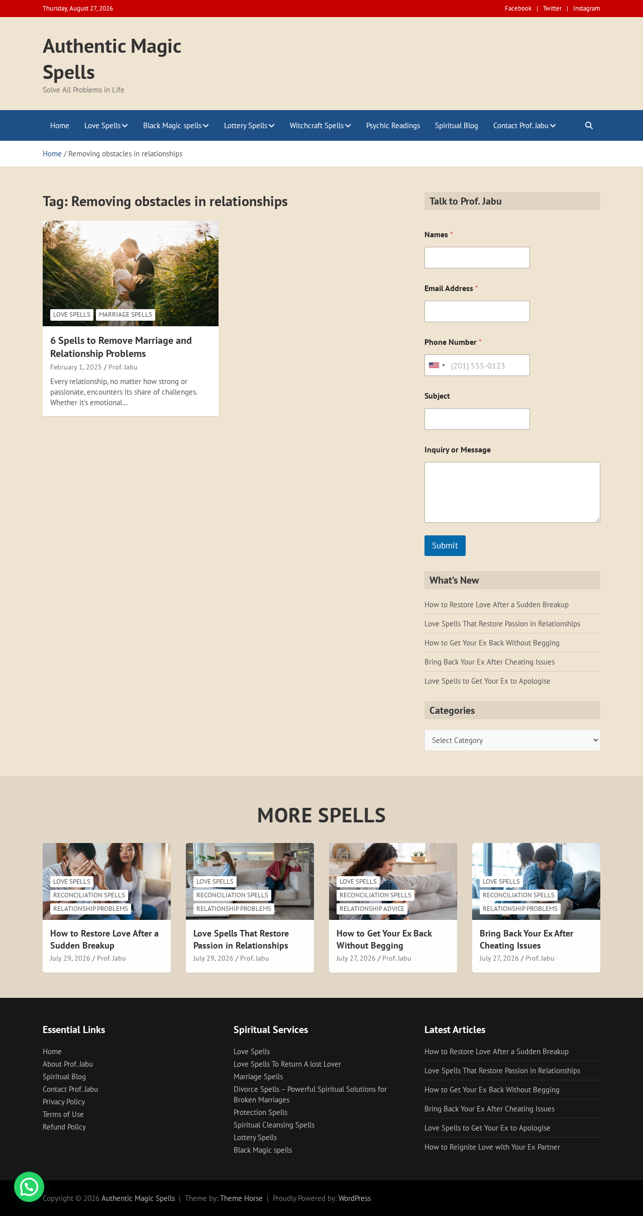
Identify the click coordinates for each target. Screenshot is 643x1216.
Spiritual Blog (456, 125)
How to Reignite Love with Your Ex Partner (492, 1147)
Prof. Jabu (123, 366)
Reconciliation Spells (89, 895)
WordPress (355, 1198)
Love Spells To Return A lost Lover (287, 1064)
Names (438, 234)
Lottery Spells (245, 125)
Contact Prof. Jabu (521, 125)
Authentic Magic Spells (138, 1198)
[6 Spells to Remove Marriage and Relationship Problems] (130, 273)
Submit (445, 545)
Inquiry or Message (457, 449)
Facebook (518, 8)
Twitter (552, 8)
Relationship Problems (90, 908)
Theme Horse (241, 1198)
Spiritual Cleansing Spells (274, 1125)
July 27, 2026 (356, 958)
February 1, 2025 (76, 366)
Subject (437, 396)
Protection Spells (260, 1112)
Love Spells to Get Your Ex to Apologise (487, 681)
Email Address (451, 288)
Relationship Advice (372, 908)
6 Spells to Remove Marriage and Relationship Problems (121, 347)
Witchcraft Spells (317, 125)
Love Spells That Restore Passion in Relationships (502, 623)
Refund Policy (64, 1127)
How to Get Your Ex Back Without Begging (492, 642)
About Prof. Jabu (68, 1064)
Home (59, 125)
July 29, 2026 (70, 958)
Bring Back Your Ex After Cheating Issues (489, 662)
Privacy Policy (64, 1101)
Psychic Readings (393, 125)
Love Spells (102, 125)
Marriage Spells (125, 314)
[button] (29, 1187)
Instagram (586, 8)
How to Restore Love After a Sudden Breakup (496, 604)
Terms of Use (63, 1114)
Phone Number (453, 342)
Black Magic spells (172, 125)
